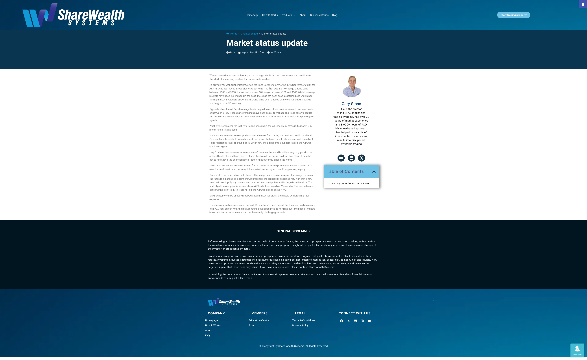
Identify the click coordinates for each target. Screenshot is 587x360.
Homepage (252, 14)
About (302, 14)
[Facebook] (342, 321)
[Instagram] (362, 321)
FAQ (207, 335)
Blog (334, 14)
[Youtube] (341, 158)
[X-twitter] (361, 158)
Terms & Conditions (303, 320)
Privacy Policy (300, 325)
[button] (583, 4)
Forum (252, 325)
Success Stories (319, 14)
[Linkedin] (351, 158)
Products (286, 14)
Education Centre (259, 320)
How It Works (270, 14)
